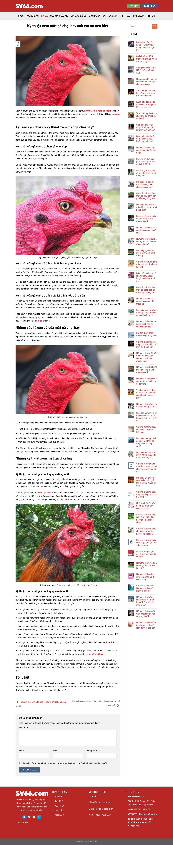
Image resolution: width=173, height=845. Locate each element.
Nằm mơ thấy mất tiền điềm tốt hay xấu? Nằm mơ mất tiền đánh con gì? (146, 357)
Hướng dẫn (32, 16)
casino (113, 16)
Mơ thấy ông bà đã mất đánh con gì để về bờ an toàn (146, 207)
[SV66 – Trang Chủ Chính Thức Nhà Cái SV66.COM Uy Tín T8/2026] (29, 6)
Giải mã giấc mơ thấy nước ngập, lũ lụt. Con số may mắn (146, 542)
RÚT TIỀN (59, 810)
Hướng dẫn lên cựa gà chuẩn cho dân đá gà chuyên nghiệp (146, 81)
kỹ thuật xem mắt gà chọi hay (99, 111)
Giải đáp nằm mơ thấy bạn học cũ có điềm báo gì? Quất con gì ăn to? (146, 417)
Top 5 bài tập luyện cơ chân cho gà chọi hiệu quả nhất (146, 116)
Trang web (92, 751)
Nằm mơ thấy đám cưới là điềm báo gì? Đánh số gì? (145, 577)
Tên (21, 751)
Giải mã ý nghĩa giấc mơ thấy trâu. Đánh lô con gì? (146, 554)
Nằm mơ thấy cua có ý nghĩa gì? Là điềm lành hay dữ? (146, 565)
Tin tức (150, 16)
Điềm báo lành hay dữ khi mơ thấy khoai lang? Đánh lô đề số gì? (146, 277)
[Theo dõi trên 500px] (39, 817)
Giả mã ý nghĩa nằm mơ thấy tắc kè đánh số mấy (145, 253)
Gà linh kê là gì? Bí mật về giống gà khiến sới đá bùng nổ (146, 59)
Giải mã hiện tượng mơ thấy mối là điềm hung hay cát (146, 264)
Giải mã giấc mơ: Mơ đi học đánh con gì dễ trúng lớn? (146, 173)
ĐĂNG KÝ (59, 796)
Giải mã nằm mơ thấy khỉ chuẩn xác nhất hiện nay (146, 429)
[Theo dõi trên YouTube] (34, 817)
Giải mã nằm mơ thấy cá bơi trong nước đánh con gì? (146, 219)
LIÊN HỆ (92, 796)
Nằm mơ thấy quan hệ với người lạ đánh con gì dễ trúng (146, 381)
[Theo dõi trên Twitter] (24, 817)
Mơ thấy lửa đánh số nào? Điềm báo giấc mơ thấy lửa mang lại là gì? (146, 482)
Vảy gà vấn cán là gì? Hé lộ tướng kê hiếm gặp (146, 70)
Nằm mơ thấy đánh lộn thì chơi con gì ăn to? (146, 405)
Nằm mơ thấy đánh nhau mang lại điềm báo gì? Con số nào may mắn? (145, 601)
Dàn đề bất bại (97, 16)
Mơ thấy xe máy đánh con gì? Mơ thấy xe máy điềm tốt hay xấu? (146, 442)
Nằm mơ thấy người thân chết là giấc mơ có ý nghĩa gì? (145, 614)
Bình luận (24, 727)
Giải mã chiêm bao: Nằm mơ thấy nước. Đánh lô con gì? (145, 588)
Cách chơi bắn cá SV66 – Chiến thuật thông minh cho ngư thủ (145, 46)
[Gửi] (154, 26)
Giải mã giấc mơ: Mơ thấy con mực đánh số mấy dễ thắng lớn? (146, 344)
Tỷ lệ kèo (138, 16)
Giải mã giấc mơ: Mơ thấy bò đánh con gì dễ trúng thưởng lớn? (145, 290)
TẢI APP (59, 801)
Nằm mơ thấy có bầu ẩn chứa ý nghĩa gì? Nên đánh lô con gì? (146, 625)
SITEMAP (59, 815)
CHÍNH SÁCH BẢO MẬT (100, 815)
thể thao (124, 16)
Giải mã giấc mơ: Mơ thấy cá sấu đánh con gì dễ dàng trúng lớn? (146, 196)
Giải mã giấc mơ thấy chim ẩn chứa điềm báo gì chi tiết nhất (146, 531)
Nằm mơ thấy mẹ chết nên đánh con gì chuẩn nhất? (146, 230)
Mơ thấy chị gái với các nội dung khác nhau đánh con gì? (145, 184)
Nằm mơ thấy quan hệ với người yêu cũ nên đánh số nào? (146, 241)
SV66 (20, 16)
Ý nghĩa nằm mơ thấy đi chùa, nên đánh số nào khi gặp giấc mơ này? (146, 394)
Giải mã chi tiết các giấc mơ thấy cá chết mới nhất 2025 (146, 161)
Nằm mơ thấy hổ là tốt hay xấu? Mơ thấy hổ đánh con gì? (146, 370)
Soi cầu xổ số (78, 16)
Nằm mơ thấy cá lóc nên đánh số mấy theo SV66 (146, 150)
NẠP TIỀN (59, 806)
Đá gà (44, 16)
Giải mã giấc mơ (59, 16)
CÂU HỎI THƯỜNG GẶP (100, 802)
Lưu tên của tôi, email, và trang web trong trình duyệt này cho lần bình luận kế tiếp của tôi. (65, 763)
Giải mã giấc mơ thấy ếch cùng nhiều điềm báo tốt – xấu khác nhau (146, 518)
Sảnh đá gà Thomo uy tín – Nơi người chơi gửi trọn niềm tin (146, 93)
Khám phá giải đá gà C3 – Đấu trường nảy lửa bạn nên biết (146, 104)
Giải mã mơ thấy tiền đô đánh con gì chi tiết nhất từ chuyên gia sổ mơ (146, 467)
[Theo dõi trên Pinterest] (29, 817)
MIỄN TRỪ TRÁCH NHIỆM (101, 809)
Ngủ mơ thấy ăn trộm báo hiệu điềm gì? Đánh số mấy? (146, 506)
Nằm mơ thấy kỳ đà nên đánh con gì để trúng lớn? (145, 301)
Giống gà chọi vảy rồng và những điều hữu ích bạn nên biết (145, 127)
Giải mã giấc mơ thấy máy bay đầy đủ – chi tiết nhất (146, 494)
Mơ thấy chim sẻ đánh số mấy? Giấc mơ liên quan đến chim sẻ (146, 313)
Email (56, 751)
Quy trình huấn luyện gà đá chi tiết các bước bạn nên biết (145, 139)
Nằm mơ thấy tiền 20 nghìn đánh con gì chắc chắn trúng (146, 324)
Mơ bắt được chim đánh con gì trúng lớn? (146, 334)
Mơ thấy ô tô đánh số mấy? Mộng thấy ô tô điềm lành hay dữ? (146, 455)
